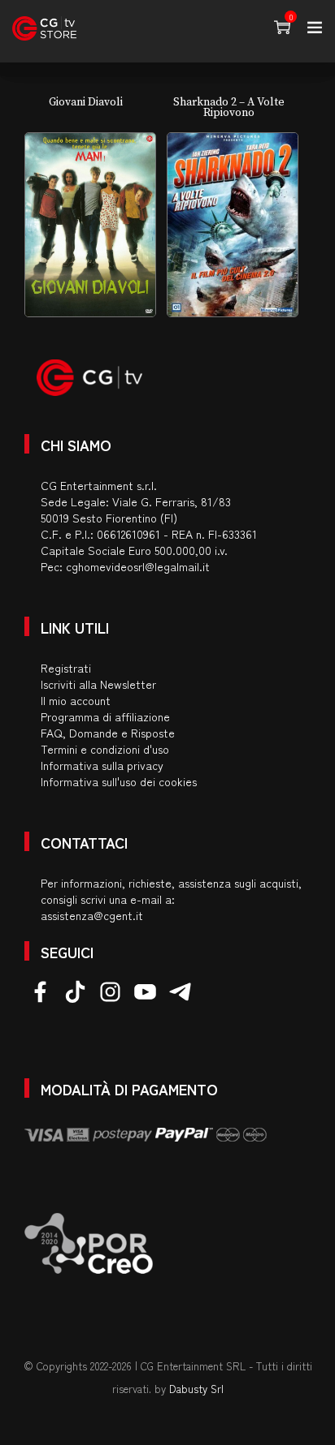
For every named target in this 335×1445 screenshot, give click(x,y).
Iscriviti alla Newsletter (98, 684)
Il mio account (76, 700)
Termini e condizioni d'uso (105, 749)
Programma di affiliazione (105, 716)
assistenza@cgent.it (92, 915)
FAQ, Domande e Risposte (108, 733)
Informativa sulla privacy (102, 765)
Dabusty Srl (196, 1388)
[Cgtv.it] (44, 28)
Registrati (66, 668)
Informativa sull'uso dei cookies (119, 781)
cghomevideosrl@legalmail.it (138, 566)
